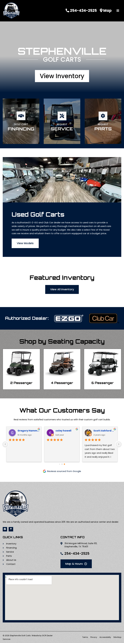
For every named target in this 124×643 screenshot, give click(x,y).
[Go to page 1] (62, 464)
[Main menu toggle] (118, 11)
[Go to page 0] (59, 464)
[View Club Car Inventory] (104, 318)
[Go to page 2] (64, 464)
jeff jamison (101, 430)
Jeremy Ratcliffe (66, 430)
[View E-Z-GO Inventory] (69, 318)
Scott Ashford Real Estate (28, 430)
